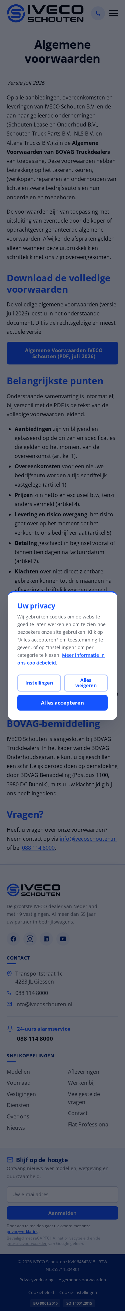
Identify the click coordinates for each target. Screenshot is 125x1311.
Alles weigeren (86, 683)
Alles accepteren (62, 702)
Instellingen (39, 683)
